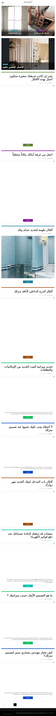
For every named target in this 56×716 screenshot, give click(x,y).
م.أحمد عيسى (35, 713)
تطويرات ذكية (42, 30)
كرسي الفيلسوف (12, 66)
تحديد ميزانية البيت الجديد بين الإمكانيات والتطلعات (28, 368)
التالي (4, 704)
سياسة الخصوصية (29, 713)
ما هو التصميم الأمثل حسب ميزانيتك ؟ (30, 595)
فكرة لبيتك (41, 713)
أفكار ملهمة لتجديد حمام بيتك (35, 230)
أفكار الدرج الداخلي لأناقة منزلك (33, 291)
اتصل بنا (17, 713)
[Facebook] (13, 714)
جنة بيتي (14, 30)
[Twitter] (10, 714)
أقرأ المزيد (28, 145)
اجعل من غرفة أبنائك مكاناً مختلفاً (33, 154)
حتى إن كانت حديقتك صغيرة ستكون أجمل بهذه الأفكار (31, 77)
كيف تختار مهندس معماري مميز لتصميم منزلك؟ (29, 654)
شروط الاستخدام (22, 713)
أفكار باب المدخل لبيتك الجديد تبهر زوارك (32, 483)
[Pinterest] (7, 714)
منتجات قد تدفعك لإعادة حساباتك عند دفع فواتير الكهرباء (30, 535)
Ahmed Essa (50, 83)
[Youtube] (4, 714)
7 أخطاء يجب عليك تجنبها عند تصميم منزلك (31, 428)
